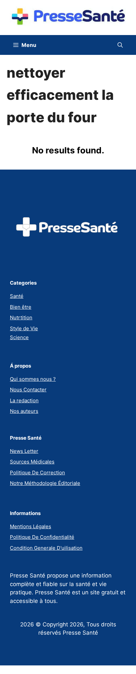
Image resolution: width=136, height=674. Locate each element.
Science (19, 337)
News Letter (24, 451)
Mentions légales (30, 526)
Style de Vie (24, 328)
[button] (120, 45)
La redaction (24, 400)
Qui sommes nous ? (33, 379)
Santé (16, 296)
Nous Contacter (28, 389)
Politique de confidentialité (42, 537)
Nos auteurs (24, 411)
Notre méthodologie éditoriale (45, 483)
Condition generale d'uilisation (46, 548)
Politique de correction (37, 472)
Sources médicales (32, 461)
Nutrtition (21, 317)
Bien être (20, 307)
